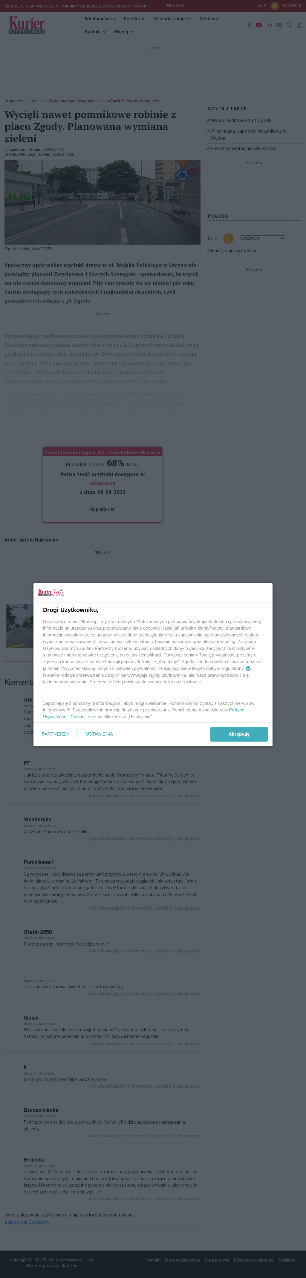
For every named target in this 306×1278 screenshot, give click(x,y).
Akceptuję (239, 734)
